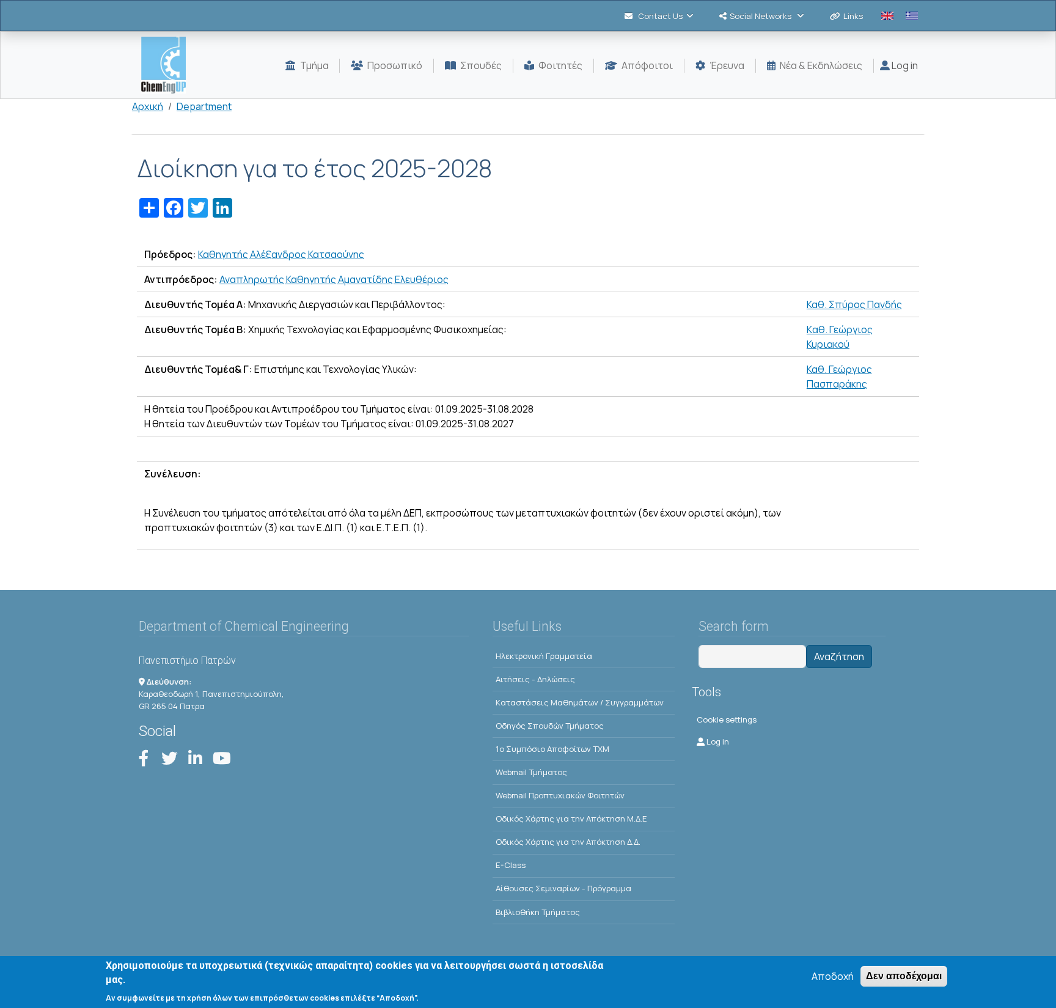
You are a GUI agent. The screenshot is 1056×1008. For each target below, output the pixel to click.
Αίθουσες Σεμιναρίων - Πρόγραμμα (563, 888)
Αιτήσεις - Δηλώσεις (535, 679)
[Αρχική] (168, 65)
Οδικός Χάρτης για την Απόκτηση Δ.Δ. (568, 841)
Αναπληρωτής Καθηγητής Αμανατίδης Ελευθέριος (334, 279)
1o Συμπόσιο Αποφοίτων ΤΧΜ (552, 748)
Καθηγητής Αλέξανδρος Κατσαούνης (281, 254)
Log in (904, 65)
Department (204, 106)
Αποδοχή (833, 976)
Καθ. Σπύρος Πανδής (854, 304)
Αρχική (147, 106)
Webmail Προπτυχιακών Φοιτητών (560, 795)
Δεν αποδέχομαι (904, 976)
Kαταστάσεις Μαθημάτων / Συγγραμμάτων (580, 702)
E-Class (511, 864)
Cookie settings (727, 719)
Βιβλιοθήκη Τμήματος (538, 912)
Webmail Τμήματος (531, 772)
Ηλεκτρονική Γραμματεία (544, 655)
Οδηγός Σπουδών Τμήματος (550, 725)
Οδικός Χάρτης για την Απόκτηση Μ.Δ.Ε (571, 818)
